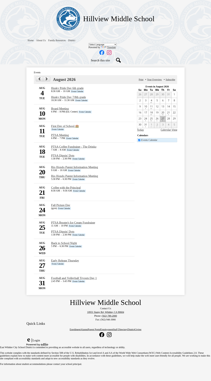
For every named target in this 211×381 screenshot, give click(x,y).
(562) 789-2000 (109, 316)
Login (33, 340)
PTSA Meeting (60, 135)
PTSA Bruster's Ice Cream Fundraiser (73, 222)
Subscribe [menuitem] (170, 79)
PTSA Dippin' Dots (62, 155)
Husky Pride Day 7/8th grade (68, 97)
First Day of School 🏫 (65, 126)
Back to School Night (64, 243)
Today (140, 130)
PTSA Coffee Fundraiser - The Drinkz (73, 146)
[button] (41, 40)
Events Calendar (149, 140)
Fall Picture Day (60, 205)
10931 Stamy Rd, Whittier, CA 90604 (105, 312)
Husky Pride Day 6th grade (67, 88)
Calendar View (169, 130)
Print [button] (141, 79)
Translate (111, 47)
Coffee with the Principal (66, 187)
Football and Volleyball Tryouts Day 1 (74, 278)
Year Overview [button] (154, 79)
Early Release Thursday (65, 260)
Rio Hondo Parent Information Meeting (74, 167)
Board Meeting (60, 108)
